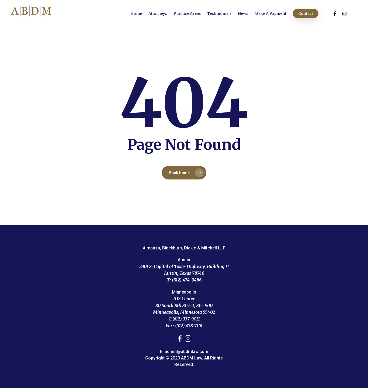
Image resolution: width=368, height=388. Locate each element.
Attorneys (157, 13)
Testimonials (219, 13)
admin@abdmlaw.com (186, 351)
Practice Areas (187, 13)
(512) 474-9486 (187, 280)
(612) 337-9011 (186, 319)
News (243, 13)
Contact (305, 13)
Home (136, 13)
